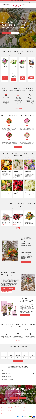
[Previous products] (17, 228)
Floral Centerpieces (3, 413)
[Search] (34, 6)
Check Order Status (10, 407)
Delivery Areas (10, 410)
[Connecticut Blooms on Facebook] (1, 2)
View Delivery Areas (17, 108)
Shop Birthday (22, 78)
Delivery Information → (6, 291)
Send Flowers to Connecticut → (8, 288)
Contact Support (25, 264)
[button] (4, 5)
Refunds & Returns (24, 410)
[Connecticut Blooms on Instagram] (2, 2)
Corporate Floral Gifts (4, 412)
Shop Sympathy (13, 79)
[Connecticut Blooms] (16, 6)
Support (33, 417)
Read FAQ (17, 340)
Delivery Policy (23, 413)
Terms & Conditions (24, 412)
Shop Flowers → (18, 146)
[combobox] (31, 6)
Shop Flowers (5, 32)
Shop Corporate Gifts (25, 315)
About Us (30, 407)
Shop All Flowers (3, 410)
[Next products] (19, 228)
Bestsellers (2, 407)
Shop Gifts (15, 32)
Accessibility (23, 407)
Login (31, 2)
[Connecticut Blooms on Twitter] (5, 2)
